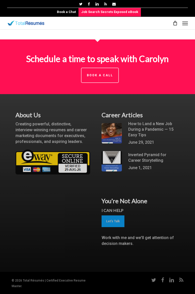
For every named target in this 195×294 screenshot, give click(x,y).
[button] (185, 23)
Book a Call (100, 75)
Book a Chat (66, 12)
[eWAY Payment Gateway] (52, 176)
